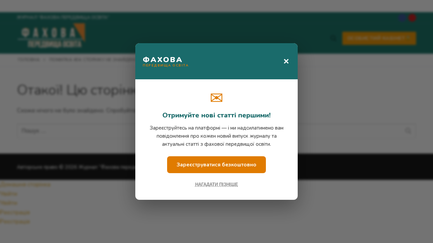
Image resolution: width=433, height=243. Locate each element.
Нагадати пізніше (216, 184)
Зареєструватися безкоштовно (216, 164)
